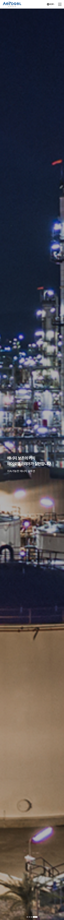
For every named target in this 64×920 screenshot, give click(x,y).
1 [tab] (29, 917)
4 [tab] (37, 917)
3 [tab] (35, 917)
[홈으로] (12, 3)
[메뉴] (60, 4)
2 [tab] (33, 917)
